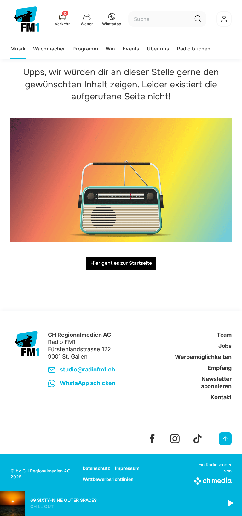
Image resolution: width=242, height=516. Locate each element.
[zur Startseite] (26, 19)
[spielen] (230, 503)
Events (131, 48)
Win (110, 48)
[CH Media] (212, 480)
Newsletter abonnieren (216, 382)
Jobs (225, 345)
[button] (111, 19)
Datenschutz (96, 468)
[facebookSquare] (152, 438)
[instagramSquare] (175, 438)
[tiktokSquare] (197, 438)
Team (224, 334)
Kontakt (221, 397)
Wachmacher (49, 48)
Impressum (127, 468)
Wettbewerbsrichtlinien (108, 479)
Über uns (158, 48)
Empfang (220, 368)
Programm (85, 48)
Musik (18, 48)
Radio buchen (193, 48)
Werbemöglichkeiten (203, 356)
